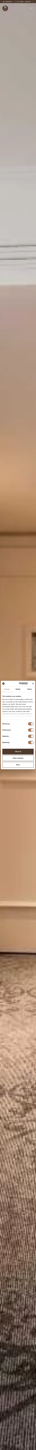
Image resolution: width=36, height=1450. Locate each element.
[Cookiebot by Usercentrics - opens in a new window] (20, 683)
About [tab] (29, 689)
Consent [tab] (7, 689)
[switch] (31, 730)
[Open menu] (32, 8)
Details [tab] (18, 689)
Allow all (18, 751)
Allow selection (18, 758)
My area (21, 2)
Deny (18, 765)
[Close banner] (33, 683)
